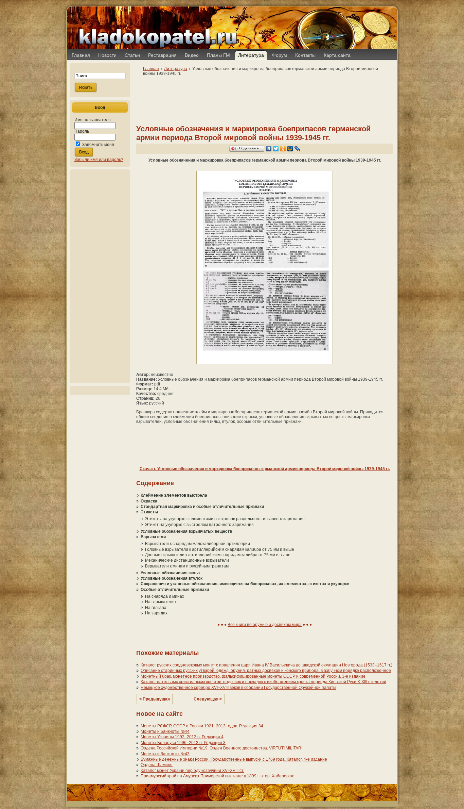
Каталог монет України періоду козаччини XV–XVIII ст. (192, 770)
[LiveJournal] (297, 148)
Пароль (81, 131)
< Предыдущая (154, 699)
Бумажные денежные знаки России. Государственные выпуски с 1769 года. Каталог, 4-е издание (234, 759)
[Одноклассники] (283, 148)
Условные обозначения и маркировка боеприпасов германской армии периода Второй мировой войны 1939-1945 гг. (253, 133)
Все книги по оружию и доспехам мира (265, 624)
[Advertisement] (99, 276)
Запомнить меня (98, 144)
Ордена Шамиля (157, 764)
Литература (175, 68)
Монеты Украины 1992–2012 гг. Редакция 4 (182, 736)
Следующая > (208, 699)
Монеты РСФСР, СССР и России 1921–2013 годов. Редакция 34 (202, 726)
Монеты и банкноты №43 (165, 754)
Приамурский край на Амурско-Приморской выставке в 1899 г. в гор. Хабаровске (218, 776)
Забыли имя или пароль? (98, 159)
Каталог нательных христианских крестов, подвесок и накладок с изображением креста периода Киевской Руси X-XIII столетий (263, 681)
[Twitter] (276, 148)
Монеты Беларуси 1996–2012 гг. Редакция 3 (183, 742)
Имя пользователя (92, 119)
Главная (151, 68)
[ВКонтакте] (268, 148)
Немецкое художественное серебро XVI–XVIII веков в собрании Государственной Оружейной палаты (238, 687)
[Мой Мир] (290, 148)
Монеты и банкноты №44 (165, 731)
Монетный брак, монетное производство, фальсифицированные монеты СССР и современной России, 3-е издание (253, 676)
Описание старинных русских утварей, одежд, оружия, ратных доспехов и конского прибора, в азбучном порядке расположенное (266, 670)
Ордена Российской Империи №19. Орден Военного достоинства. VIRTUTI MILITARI (221, 748)
